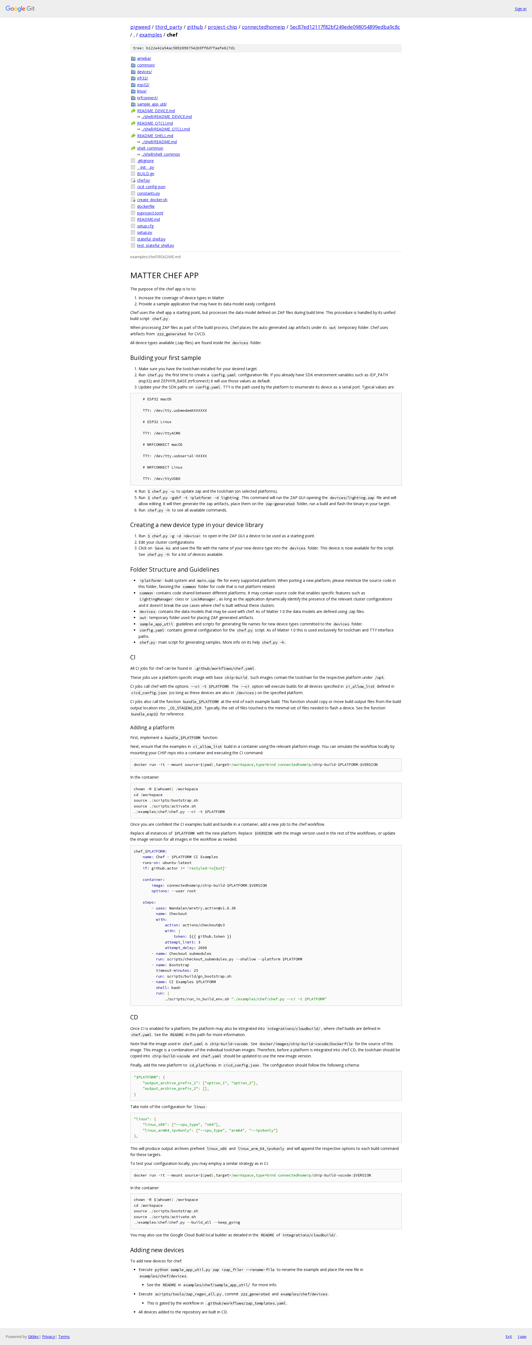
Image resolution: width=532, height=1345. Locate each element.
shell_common (150, 148)
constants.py (148, 193)
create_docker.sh (152, 199)
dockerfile (146, 206)
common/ (146, 65)
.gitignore (145, 160)
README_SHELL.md (155, 135)
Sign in (520, 8)
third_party (168, 27)
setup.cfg (145, 226)
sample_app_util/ (152, 104)
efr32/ (142, 78)
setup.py (144, 232)
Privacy (48, 1336)
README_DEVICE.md (156, 110)
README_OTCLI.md (155, 123)
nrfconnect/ (147, 97)
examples (150, 34)
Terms (64, 1336)
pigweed (140, 27)
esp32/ (143, 84)
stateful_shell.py (151, 239)
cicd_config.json (151, 186)
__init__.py (145, 167)
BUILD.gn (145, 173)
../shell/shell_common (161, 154)
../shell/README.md (159, 141)
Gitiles (33, 1336)
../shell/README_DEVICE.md (167, 116)
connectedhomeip (263, 27)
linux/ (142, 91)
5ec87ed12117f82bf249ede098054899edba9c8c (345, 27)
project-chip (222, 27)
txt (508, 1336)
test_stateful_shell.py (155, 245)
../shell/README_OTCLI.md (166, 129)
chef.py (143, 180)
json (522, 1336)
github (195, 27)
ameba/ (144, 58)
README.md (148, 219)
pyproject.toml (150, 213)
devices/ (144, 71)
